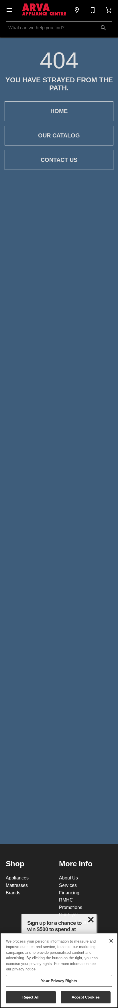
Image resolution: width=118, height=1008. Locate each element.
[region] (59, 970)
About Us (68, 877)
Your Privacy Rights (59, 980)
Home (59, 111)
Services (68, 885)
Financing (69, 892)
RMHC (66, 899)
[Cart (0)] (109, 10)
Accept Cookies (86, 997)
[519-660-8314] (93, 10)
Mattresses (17, 885)
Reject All (31, 997)
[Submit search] (103, 28)
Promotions (70, 907)
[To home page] (44, 10)
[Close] (111, 941)
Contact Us (59, 159)
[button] (9, 10)
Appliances (17, 877)
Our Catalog (59, 135)
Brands (13, 892)
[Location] (77, 10)
